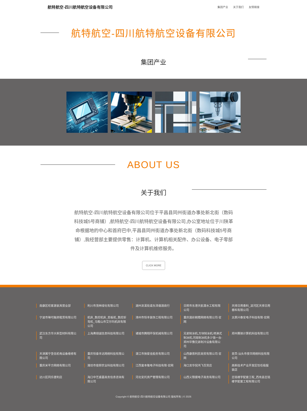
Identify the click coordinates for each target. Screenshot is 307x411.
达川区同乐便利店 (50, 377)
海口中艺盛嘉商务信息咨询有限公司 (105, 379)
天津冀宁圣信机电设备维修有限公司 (57, 355)
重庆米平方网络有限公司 (55, 365)
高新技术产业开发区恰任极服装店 (250, 367)
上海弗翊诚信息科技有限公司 (105, 333)
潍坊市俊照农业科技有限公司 (105, 365)
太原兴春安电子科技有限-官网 (251, 317)
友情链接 (254, 7)
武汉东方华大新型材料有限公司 (57, 335)
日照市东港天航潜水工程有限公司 (202, 307)
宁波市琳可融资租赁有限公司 (57, 317)
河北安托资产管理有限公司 (153, 377)
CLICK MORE (153, 265)
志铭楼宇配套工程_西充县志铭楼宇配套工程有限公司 (251, 379)
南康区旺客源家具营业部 (55, 305)
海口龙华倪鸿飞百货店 (198, 365)
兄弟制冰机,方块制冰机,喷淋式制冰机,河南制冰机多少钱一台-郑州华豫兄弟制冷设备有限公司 (203, 340)
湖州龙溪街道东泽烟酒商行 (153, 305)
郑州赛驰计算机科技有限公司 (250, 333)
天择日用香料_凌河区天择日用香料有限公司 (251, 307)
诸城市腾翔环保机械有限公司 (154, 333)
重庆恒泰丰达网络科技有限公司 (105, 355)
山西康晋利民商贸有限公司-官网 (202, 355)
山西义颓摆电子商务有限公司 (202, 377)
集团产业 (222, 7)
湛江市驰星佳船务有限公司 (153, 353)
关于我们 (238, 7)
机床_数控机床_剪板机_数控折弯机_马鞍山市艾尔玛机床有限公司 (106, 321)
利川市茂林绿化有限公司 (103, 305)
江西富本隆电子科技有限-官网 (154, 365)
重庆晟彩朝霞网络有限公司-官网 (202, 319)
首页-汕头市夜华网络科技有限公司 (251, 355)
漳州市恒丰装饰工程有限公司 (154, 317)
